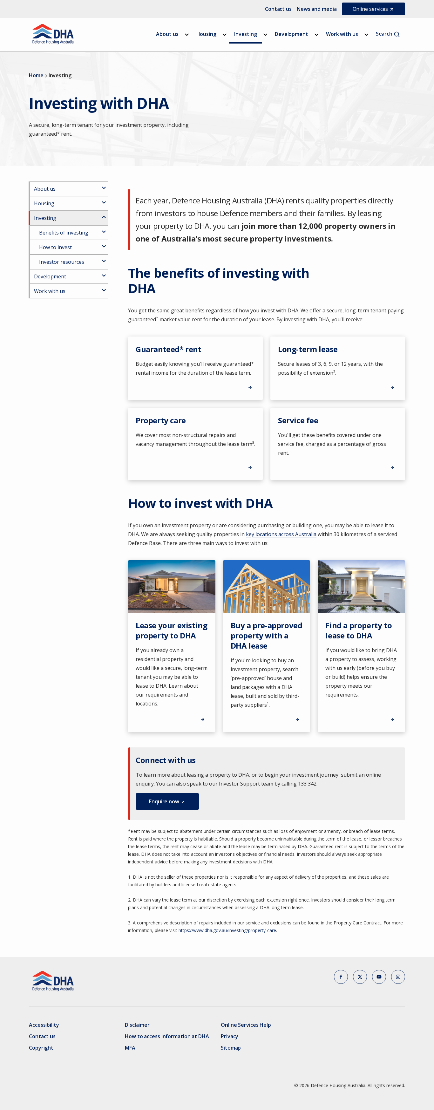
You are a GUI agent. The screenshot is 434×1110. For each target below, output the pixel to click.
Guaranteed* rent (168, 349)
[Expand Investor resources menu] (104, 258)
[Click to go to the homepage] (53, 34)
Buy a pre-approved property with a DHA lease (266, 635)
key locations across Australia (281, 534)
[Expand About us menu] (187, 35)
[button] (167, 801)
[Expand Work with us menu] (366, 35)
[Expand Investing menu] (265, 35)
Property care (161, 420)
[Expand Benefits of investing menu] (104, 229)
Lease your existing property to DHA (171, 630)
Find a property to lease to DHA (358, 630)
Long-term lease (308, 349)
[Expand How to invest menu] (104, 244)
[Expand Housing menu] (224, 35)
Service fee (298, 420)
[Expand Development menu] (316, 35)
